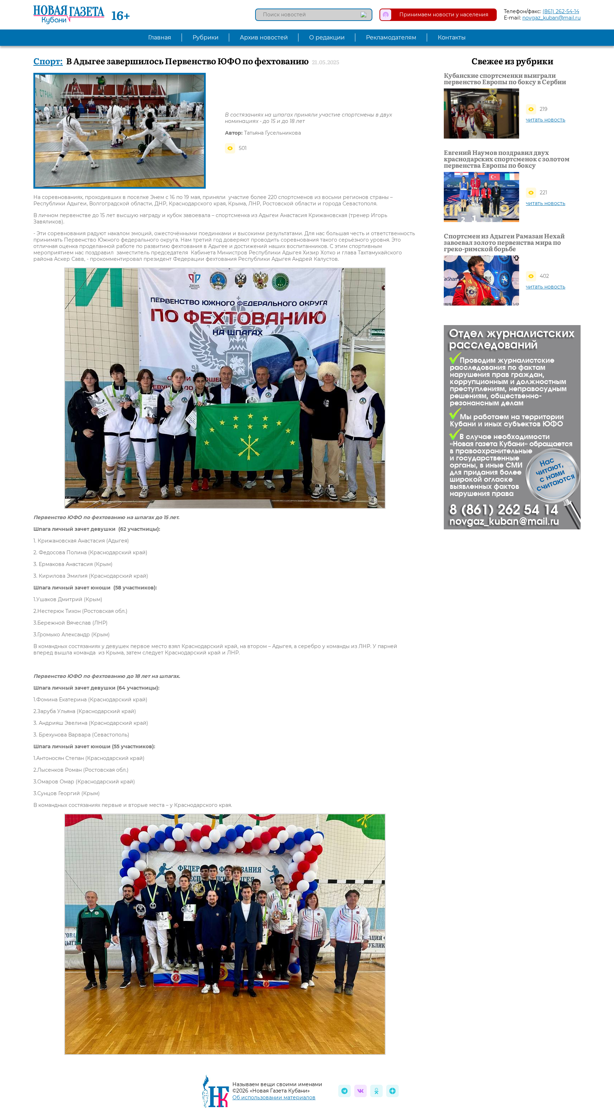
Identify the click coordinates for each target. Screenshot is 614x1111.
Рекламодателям (391, 37)
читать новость (545, 120)
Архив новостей (264, 37)
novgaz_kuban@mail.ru (551, 18)
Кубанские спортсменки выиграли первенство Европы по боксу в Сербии (505, 78)
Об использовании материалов (274, 1097)
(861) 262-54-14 (561, 11)
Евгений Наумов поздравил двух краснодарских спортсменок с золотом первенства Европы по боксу (507, 158)
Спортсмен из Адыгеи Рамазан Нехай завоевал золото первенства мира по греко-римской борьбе (504, 242)
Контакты (452, 37)
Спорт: (48, 60)
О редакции (327, 37)
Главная (159, 37)
